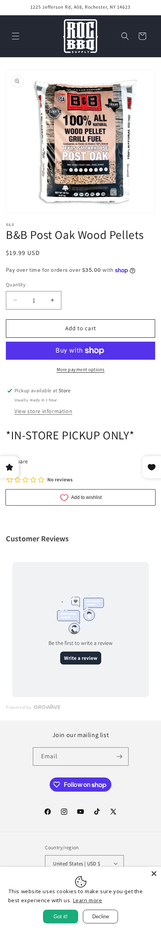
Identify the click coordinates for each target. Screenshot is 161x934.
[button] (15, 36)
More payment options (81, 369)
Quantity (15, 284)
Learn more (87, 900)
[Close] (154, 874)
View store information (43, 411)
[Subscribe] (119, 756)
